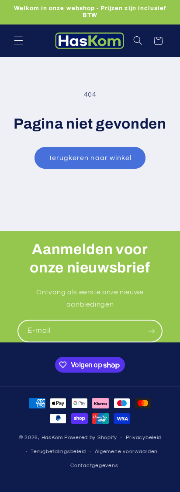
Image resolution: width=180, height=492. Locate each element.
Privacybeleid (144, 437)
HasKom (52, 437)
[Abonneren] (152, 331)
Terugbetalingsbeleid (58, 451)
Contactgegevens (94, 465)
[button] (18, 41)
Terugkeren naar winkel (90, 157)
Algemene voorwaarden (126, 451)
